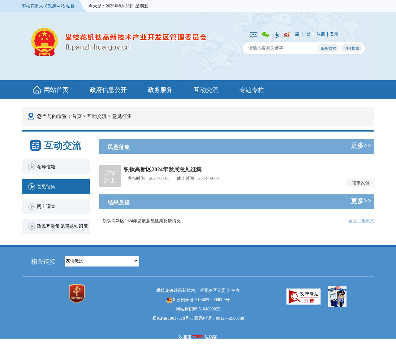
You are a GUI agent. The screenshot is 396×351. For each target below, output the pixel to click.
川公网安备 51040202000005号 (201, 299)
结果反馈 (360, 182)
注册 (320, 34)
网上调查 (46, 206)
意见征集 (122, 116)
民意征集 (119, 147)
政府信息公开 (108, 89)
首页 (77, 116)
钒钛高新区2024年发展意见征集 (163, 169)
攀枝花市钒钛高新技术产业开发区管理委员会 (119, 42)
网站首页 (56, 89)
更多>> (361, 145)
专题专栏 (251, 89)
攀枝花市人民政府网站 (43, 6)
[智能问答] (253, 34)
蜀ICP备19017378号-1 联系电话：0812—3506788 (198, 318)
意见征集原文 (361, 221)
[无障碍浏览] (276, 34)
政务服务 (160, 89)
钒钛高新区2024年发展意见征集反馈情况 (142, 221)
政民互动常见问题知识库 (62, 226)
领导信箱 (46, 166)
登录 (334, 34)
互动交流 (206, 89)
